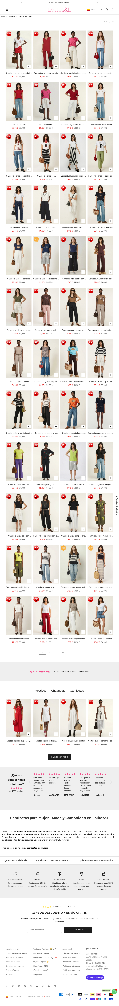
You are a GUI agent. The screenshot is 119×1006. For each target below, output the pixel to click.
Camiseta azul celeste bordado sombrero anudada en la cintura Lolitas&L (73, 382)
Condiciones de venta (15, 966)
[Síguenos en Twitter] (13, 986)
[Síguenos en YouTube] (37, 986)
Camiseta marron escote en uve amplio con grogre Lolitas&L (73, 330)
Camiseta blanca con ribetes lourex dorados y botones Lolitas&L (100, 125)
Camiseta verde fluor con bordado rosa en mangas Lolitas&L (18, 485)
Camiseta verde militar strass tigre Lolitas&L (18, 330)
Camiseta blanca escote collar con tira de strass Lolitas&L (73, 227)
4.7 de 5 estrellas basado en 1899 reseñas (71, 671)
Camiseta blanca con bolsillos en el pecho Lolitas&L (73, 176)
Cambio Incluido (59, 879)
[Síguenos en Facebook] (7, 986)
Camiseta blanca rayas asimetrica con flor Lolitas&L (46, 587)
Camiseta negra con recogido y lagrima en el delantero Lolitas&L (100, 485)
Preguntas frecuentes (14, 958)
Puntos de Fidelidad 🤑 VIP (44, 949)
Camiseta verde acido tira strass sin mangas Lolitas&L (73, 485)
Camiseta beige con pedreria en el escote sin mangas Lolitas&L (18, 382)
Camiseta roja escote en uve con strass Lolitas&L (73, 125)
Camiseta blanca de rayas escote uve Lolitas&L (46, 433)
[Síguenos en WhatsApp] (55, 986)
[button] (30, 782)
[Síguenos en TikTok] (43, 986)
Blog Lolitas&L (39, 974)
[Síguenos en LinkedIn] (49, 986)
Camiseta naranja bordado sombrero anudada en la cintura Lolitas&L (73, 433)
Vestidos (40, 690)
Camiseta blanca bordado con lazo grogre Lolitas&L (100, 176)
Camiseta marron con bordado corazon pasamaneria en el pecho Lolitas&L (100, 330)
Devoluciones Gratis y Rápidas (90, 860)
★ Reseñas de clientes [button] (117, 505)
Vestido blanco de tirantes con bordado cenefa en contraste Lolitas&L (100, 741)
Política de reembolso (71, 970)
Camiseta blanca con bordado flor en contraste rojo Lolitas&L (18, 73)
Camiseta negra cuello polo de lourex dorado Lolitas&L (100, 433)
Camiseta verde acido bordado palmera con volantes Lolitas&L (18, 587)
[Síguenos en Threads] (25, 986)
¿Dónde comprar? (40, 970)
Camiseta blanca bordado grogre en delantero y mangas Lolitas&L (18, 639)
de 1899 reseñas (16, 791)
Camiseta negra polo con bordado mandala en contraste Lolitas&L (18, 536)
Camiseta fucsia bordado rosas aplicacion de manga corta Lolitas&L (73, 73)
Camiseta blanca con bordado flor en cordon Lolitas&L (100, 639)
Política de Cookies (71, 962)
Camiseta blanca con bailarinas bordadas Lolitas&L (46, 176)
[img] (16, 788)
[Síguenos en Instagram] (19, 986)
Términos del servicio (71, 953)
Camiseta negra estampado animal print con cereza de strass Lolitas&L (46, 382)
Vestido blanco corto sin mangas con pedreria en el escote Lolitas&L (46, 741)
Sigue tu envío (41, 886)
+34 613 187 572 (102, 969)
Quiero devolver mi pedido (16, 953)
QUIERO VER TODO (59, 757)
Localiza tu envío (13, 949)
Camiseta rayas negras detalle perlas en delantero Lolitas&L (73, 639)
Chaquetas (58, 690)
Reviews (9, 974)
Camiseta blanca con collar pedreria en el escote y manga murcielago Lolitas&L (45, 227)
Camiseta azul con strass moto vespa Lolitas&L (45, 279)
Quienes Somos (12, 970)
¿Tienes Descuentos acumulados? (48, 860)
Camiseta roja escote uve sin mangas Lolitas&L (46, 73)
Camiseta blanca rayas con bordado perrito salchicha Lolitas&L (100, 382)
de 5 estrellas (64, 2)
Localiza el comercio (81, 883)
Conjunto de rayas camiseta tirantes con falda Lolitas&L (100, 587)
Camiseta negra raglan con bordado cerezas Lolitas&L (46, 485)
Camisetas (77, 690)
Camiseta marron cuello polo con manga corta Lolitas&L (100, 279)
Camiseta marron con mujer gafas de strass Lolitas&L (46, 330)
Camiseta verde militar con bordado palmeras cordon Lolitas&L (100, 536)
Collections (11, 16)
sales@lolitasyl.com (99, 966)
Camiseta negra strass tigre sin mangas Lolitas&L (46, 536)
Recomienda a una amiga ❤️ (45, 958)
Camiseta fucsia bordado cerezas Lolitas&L (46, 125)
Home (3, 16)
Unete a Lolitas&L (70, 974)
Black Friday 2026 (40, 966)
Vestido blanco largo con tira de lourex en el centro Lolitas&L (73, 741)
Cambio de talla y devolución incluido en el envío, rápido (59, 886)
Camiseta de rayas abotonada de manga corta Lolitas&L (18, 433)
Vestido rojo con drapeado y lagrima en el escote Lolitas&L (18, 741)
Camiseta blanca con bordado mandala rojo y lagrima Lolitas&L (18, 176)
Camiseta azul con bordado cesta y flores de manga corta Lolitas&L (19, 279)
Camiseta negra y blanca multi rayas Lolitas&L (73, 587)
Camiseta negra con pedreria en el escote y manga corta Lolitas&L (73, 536)
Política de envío (69, 958)
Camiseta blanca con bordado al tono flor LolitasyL (45, 639)
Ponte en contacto (13, 962)
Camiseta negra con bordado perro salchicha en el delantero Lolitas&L (100, 227)
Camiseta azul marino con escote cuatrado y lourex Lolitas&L (73, 279)
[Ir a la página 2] (76, 652)
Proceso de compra (41, 953)
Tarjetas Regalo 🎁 (41, 962)
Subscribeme (77, 930)
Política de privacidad (71, 966)
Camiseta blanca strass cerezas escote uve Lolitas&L (19, 227)
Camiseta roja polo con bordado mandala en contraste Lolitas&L (18, 125)
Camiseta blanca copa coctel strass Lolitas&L (100, 73)
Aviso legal (67, 949)
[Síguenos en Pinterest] (31, 986)
